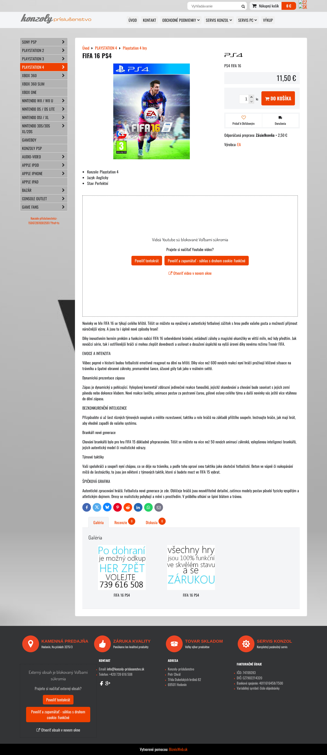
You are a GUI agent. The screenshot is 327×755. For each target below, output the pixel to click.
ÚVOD (133, 20)
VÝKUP (268, 20)
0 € (288, 5)
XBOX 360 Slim (33, 84)
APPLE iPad (30, 182)
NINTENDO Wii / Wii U (37, 100)
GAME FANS (30, 207)
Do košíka (280, 98)
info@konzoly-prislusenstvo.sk (125, 668)
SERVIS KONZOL (217, 20)
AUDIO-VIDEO (31, 157)
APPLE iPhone (32, 173)
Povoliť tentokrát (147, 260)
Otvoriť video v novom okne (192, 273)
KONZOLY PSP (32, 148)
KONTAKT (149, 20)
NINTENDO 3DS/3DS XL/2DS (36, 128)
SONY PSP (29, 42)
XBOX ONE (29, 92)
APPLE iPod (30, 165)
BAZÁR (26, 190)
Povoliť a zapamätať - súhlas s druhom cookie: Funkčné (206, 260)
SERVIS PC (245, 20)
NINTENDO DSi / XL (35, 117)
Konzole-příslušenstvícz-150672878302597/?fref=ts (43, 220)
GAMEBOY (29, 140)
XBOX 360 (29, 75)
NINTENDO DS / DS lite (38, 109)
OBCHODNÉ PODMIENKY (179, 20)
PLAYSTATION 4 (33, 67)
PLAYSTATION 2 (33, 50)
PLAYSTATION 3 (33, 59)
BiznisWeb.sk (178, 749)
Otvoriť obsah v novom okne (60, 730)
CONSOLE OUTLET (34, 198)
